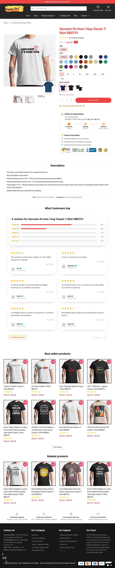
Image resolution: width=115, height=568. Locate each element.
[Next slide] (52, 60)
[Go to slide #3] (41, 99)
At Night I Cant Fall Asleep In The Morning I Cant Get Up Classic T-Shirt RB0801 (42, 430)
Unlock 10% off (5, 558)
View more (57, 447)
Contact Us (63, 544)
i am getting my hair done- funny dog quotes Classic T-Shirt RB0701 (70, 491)
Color (61, 53)
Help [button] (111, 565)
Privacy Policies (37, 541)
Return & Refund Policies (68, 541)
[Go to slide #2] (29, 99)
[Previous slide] (7, 60)
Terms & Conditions (38, 538)
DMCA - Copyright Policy (40, 544)
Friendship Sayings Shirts (21, 23)
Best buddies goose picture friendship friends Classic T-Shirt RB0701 (42, 491)
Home (6, 23)
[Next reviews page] (105, 338)
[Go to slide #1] (18, 99)
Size (60, 70)
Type (61, 46)
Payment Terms (65, 538)
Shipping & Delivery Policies (69, 535)
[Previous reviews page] (94, 338)
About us (35, 535)
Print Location (64, 82)
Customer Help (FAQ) (67, 547)
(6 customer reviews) (76, 38)
